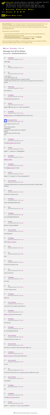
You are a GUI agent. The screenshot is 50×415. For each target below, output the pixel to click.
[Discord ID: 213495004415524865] (5, 87)
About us (31, 9)
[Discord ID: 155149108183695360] (5, 67)
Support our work (21, 9)
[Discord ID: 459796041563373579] (5, 58)
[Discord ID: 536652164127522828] (5, 253)
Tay (9, 252)
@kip (9, 61)
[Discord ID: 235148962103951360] (5, 104)
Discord (6, 48)
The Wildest (14, 48)
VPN (33, 38)
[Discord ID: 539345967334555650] (5, 120)
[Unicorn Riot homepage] (3, 3)
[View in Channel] (20, 59)
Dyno (9, 66)
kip (9, 72)
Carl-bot (10, 103)
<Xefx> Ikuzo (11, 86)
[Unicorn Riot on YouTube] (20, 11)
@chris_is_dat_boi (12, 242)
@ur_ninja (9, 11)
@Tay (5, 298)
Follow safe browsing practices (12, 37)
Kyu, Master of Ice (12, 120)
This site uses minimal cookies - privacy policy (26, 413)
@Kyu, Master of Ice (12, 143)
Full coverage (10, 9)
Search (20, 15)
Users (14, 15)
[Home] (3, 15)
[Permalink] (22, 59)
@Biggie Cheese (8, 115)
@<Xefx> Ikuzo (10, 99)
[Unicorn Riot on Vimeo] (17, 11)
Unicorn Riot (10, 2)
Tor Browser (26, 38)
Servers (9, 15)
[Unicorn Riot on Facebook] (14, 11)
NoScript (39, 37)
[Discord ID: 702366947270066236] (5, 73)
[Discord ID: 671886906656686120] (5, 181)
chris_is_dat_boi (12, 180)
